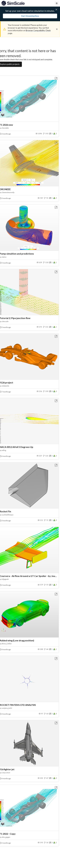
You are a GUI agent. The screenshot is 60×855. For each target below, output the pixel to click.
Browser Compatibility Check (38, 30)
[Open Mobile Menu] (57, 3)
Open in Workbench (56, 78)
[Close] (57, 29)
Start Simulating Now (30, 16)
